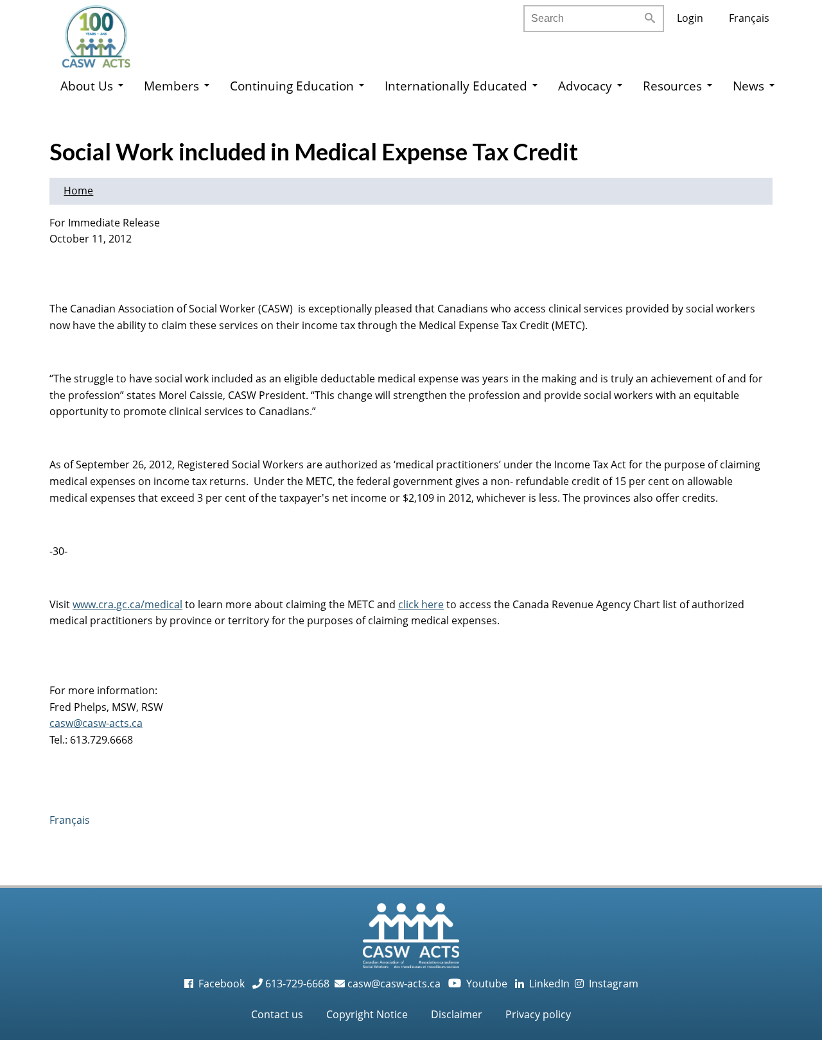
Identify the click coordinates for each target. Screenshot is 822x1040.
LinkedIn (547, 983)
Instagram (611, 983)
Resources (672, 85)
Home (78, 190)
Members (171, 85)
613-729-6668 (296, 983)
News (748, 85)
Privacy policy (538, 1014)
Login (690, 18)
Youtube (479, 983)
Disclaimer (456, 1014)
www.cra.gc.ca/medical (127, 604)
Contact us (277, 1014)
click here (421, 604)
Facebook (220, 983)
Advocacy (585, 85)
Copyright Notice (367, 1014)
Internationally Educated (456, 85)
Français (749, 18)
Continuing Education (292, 85)
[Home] (109, 32)
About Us (86, 85)
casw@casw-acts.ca (96, 723)
